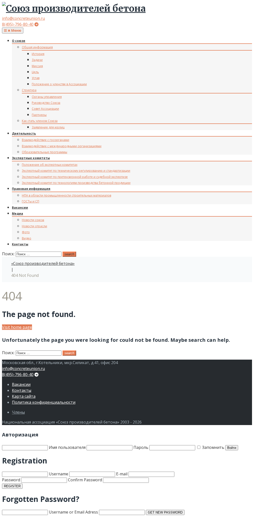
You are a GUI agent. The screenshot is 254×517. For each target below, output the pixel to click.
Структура (29, 90)
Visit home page (17, 327)
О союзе (18, 41)
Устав (35, 78)
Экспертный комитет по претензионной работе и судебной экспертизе (75, 177)
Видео (26, 238)
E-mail (121, 474)
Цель (35, 72)
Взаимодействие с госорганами (45, 140)
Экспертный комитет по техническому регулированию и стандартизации (76, 171)
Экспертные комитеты (31, 158)
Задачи (37, 60)
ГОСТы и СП (30, 201)
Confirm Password (85, 480)
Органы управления (47, 97)
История (38, 54)
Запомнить (212, 447)
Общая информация (37, 47)
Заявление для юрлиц (48, 127)
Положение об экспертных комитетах (49, 165)
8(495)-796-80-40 (17, 24)
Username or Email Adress (73, 512)
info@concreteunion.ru (23, 18)
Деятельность (24, 133)
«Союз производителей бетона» (43, 263)
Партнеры (39, 115)
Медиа (17, 213)
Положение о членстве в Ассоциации (59, 84)
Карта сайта (23, 396)
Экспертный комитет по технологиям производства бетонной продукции (76, 183)
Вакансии (20, 207)
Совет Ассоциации (45, 109)
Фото (26, 232)
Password (11, 480)
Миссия (37, 66)
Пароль (141, 447)
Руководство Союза (46, 103)
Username (58, 474)
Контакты (20, 244)
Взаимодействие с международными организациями (61, 146)
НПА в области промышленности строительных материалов (66, 195)
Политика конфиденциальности (43, 402)
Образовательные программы (44, 152)
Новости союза (33, 220)
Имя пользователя (67, 447)
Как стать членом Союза (40, 121)
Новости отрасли (34, 226)
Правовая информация (31, 189)
